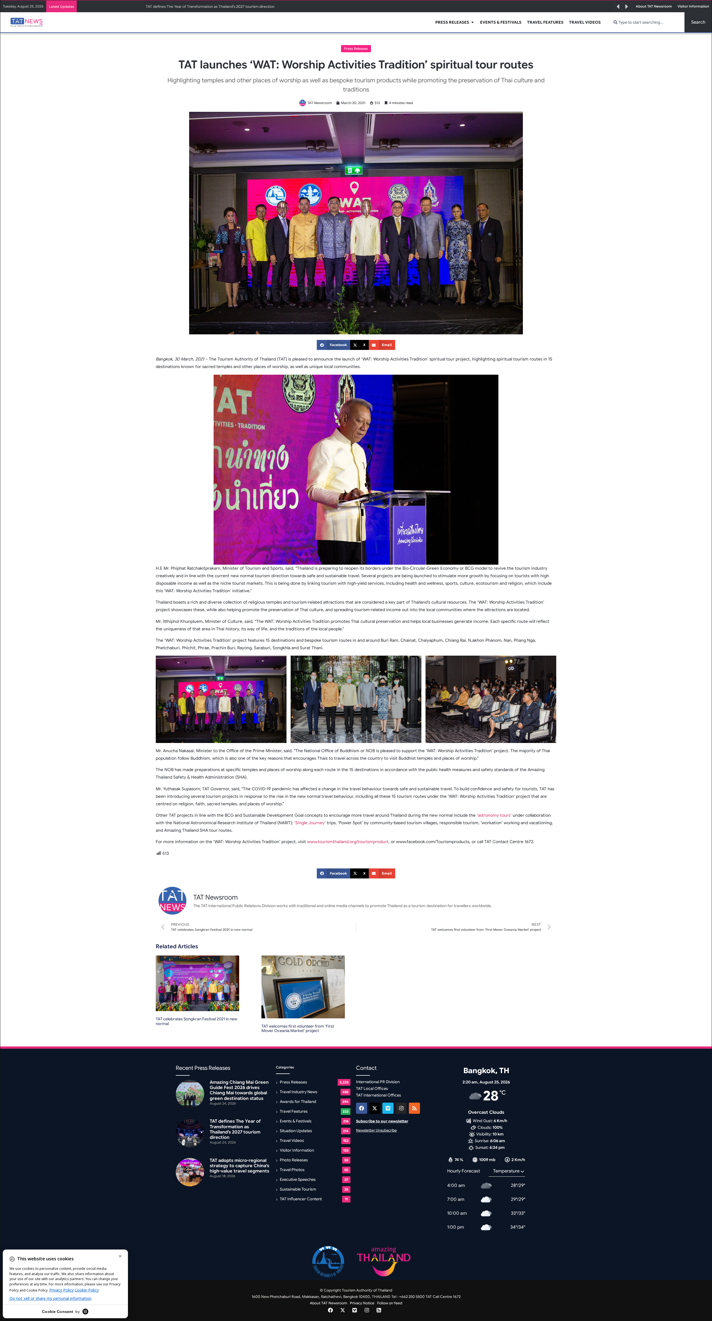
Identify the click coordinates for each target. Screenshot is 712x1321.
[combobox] (645, 22)
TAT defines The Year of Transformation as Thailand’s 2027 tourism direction (235, 1129)
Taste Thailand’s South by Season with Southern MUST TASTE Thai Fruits (207, 6)
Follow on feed (389, 1303)
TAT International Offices (378, 1095)
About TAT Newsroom (328, 1303)
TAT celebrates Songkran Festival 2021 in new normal (196, 1021)
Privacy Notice (362, 1303)
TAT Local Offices (372, 1088)
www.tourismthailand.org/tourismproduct (348, 841)
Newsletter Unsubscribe (376, 1130)
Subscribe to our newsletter (382, 1121)
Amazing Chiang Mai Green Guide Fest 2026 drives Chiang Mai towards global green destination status (239, 1090)
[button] (618, 7)
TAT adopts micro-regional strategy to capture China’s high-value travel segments (239, 1166)
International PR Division (378, 1081)
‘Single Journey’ (310, 822)
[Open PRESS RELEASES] (472, 22)
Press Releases (356, 48)
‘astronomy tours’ (494, 815)
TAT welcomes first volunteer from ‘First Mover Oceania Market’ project (297, 1028)
